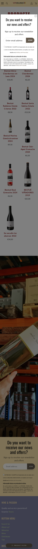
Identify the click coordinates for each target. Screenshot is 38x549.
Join (30, 40)
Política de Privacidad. (22, 52)
